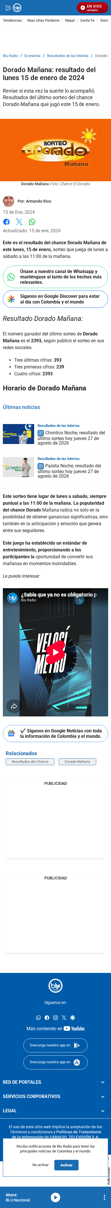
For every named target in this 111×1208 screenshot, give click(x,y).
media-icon (55, 1197)
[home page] (55, 986)
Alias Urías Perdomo (43, 21)
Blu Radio (10, 56)
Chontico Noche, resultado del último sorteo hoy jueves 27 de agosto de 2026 (71, 438)
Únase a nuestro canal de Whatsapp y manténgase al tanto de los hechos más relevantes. (61, 277)
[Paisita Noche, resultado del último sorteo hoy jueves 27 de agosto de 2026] (18, 467)
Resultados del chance (30, 761)
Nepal (70, 21)
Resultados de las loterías (68, 56)
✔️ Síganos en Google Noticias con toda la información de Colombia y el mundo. (61, 733)
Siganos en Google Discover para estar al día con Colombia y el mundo (60, 299)
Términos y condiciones (31, 1132)
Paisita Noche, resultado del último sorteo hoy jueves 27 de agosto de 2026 (69, 471)
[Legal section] (102, 1111)
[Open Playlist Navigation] (104, 1197)
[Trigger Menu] (8, 7)
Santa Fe (87, 21)
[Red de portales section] (102, 1082)
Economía (32, 56)
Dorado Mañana (77, 761)
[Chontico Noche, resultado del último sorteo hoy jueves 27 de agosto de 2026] (18, 434)
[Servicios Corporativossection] (102, 1096)
